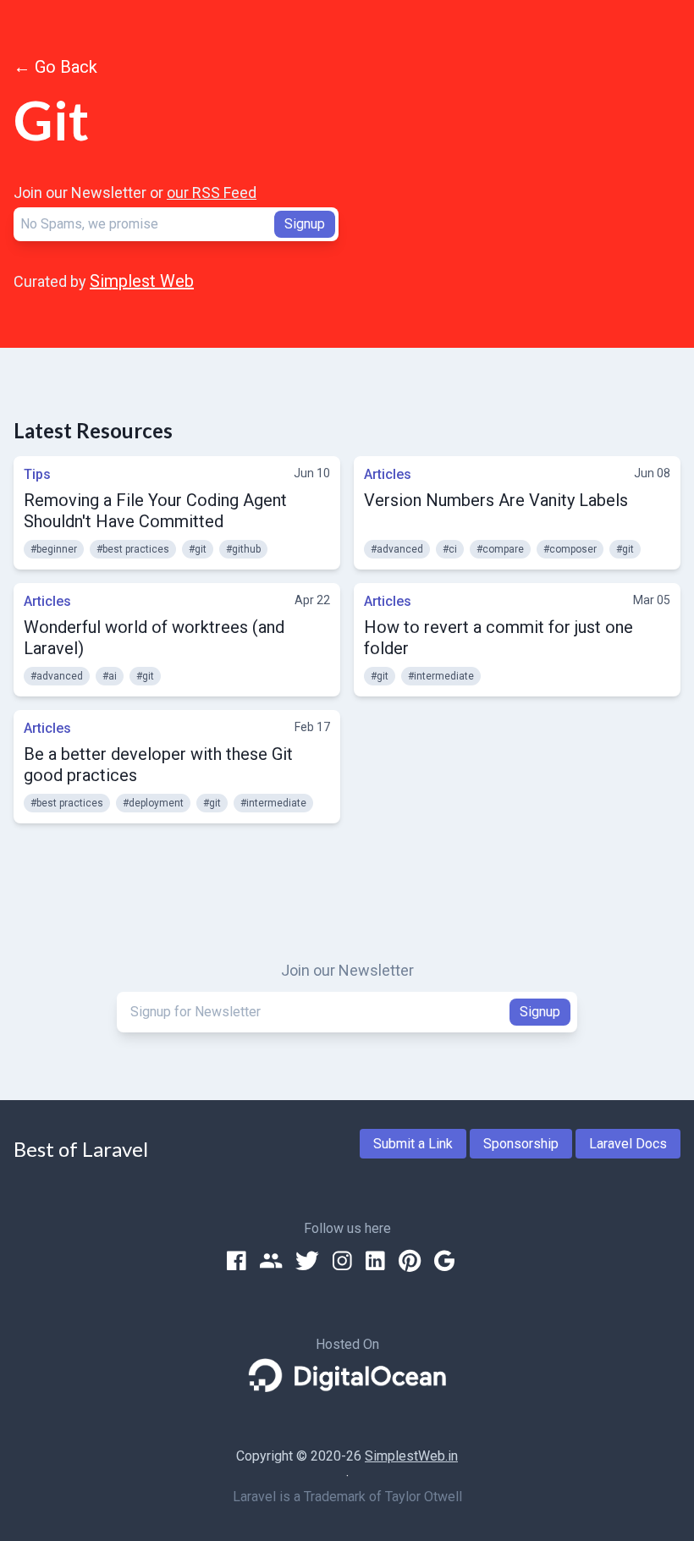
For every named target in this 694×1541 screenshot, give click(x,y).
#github (243, 549)
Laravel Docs (628, 1144)
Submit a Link (413, 1144)
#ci (450, 549)
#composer (570, 549)
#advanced (397, 549)
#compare (500, 549)
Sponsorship (521, 1144)
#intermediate (441, 676)
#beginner (53, 549)
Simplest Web (142, 281)
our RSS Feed (211, 192)
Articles (387, 474)
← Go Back (55, 67)
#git (198, 549)
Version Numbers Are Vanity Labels (496, 500)
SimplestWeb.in (411, 1456)
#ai (109, 676)
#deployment (153, 803)
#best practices (132, 549)
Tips (37, 474)
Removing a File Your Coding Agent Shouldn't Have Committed (155, 510)
